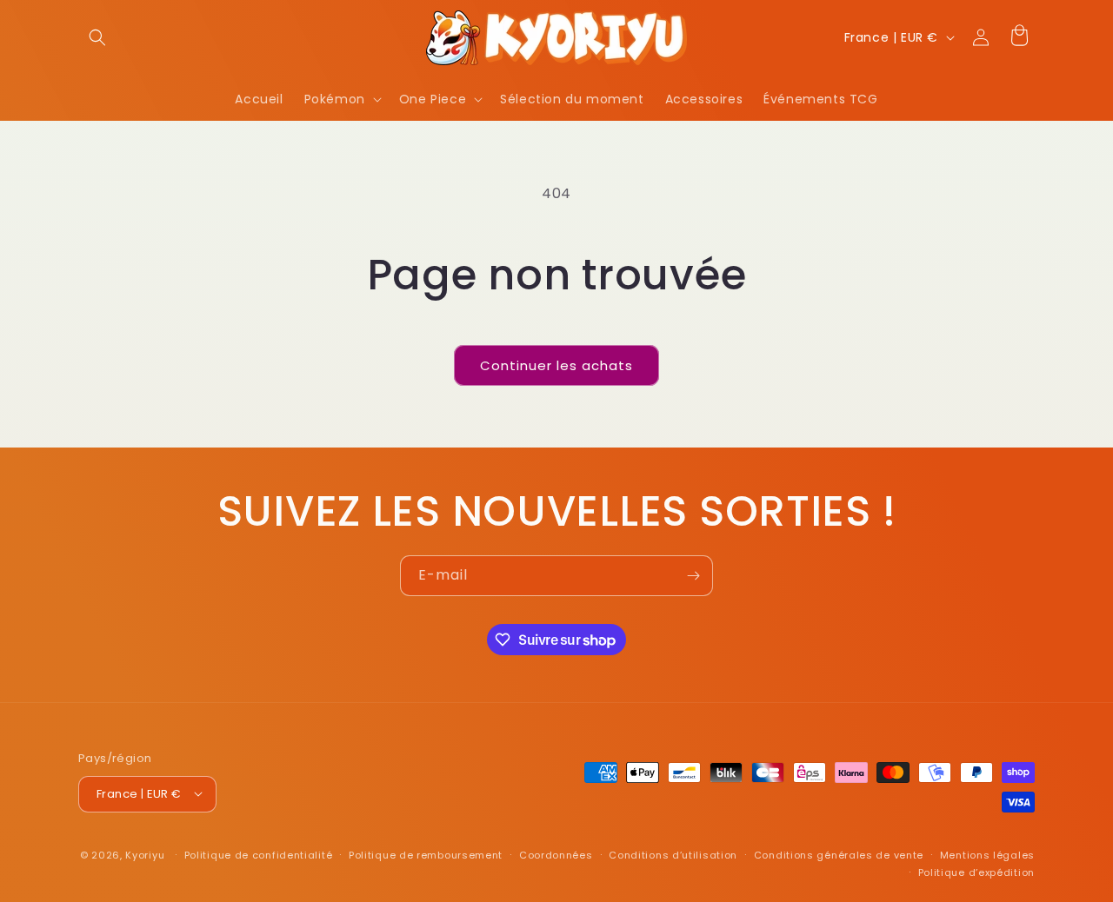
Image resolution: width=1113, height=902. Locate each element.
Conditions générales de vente (838, 854)
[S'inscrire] (693, 575)
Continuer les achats (556, 365)
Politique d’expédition (976, 872)
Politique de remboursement (426, 854)
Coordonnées (556, 854)
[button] (97, 37)
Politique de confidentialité (258, 854)
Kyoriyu (144, 854)
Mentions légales (987, 854)
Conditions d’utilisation (673, 854)
